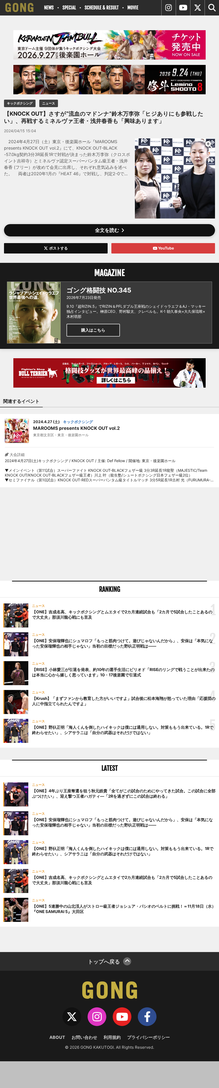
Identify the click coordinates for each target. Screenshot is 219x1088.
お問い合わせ (84, 1037)
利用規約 (112, 1037)
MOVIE (132, 7)
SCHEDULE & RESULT (102, 7)
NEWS (49, 7)
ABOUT (57, 1037)
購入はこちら (93, 330)
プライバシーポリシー (148, 1037)
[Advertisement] (109, 534)
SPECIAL (69, 7)
